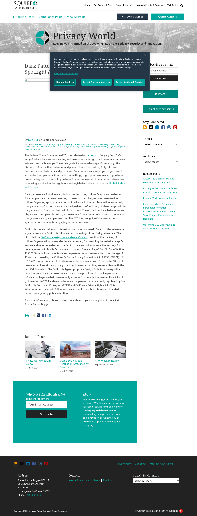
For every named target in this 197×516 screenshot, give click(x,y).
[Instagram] (169, 127)
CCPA (117, 144)
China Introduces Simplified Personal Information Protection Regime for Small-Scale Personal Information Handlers (159, 211)
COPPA (59, 146)
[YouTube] (175, 127)
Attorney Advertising (161, 463)
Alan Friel (108, 480)
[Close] (145, 55)
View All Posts (76, 17)
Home (87, 5)
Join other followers (37, 398)
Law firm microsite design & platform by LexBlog (157, 511)
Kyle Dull (33, 140)
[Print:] (27, 315)
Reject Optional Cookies (96, 82)
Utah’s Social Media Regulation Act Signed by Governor (74, 364)
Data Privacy (73, 146)
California (37, 144)
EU (110, 146)
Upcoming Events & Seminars (149, 5)
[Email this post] (33, 315)
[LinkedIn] (157, 127)
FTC (114, 146)
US (40, 149)
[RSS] (145, 127)
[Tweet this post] (38, 315)
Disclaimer (140, 463)
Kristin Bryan (75, 480)
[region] (100, 71)
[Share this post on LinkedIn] (49, 315)
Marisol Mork (92, 480)
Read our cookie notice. (66, 73)
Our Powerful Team (103, 5)
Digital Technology (100, 146)
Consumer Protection (45, 146)
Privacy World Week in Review (38, 362)
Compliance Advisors (157, 108)
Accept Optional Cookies (129, 82)
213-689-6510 (33, 494)
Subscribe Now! (124, 5)
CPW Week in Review (107, 360)
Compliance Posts (50, 17)
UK (37, 149)
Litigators (154, 93)
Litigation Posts (23, 17)
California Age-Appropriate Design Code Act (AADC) (66, 144)
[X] (151, 127)
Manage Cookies (65, 82)
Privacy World (84, 35)
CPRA (65, 146)
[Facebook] (163, 127)
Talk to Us (172, 5)
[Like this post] (44, 315)
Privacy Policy (124, 463)
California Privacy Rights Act (102, 144)
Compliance (30, 146)
